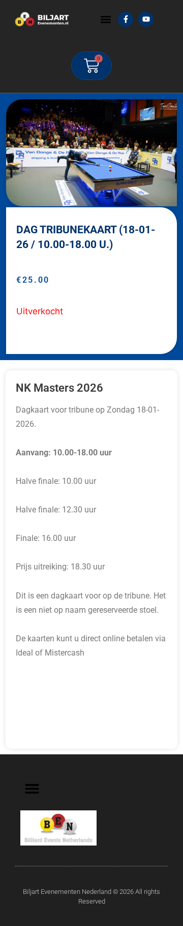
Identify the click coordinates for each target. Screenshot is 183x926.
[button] (105, 19)
